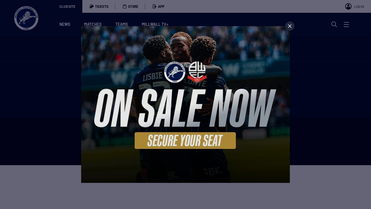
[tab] (290, 26)
